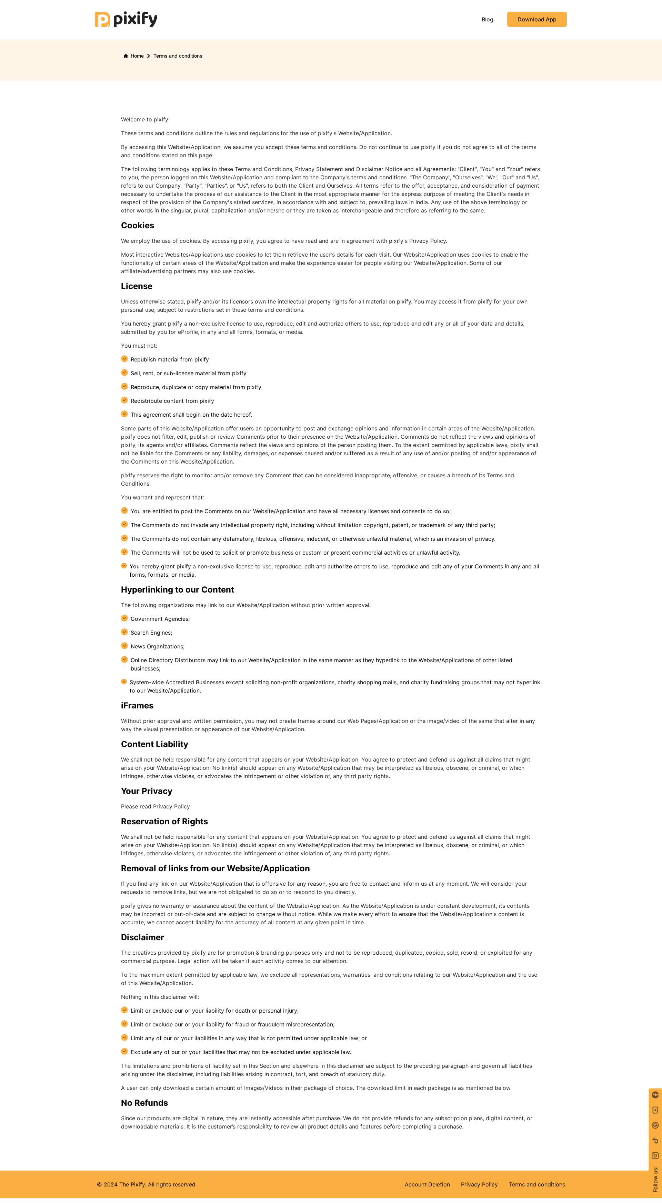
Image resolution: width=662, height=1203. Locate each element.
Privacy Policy (479, 1184)
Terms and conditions (537, 1184)
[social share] (655, 1156)
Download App (537, 19)
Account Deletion (427, 1184)
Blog (487, 19)
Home (137, 56)
